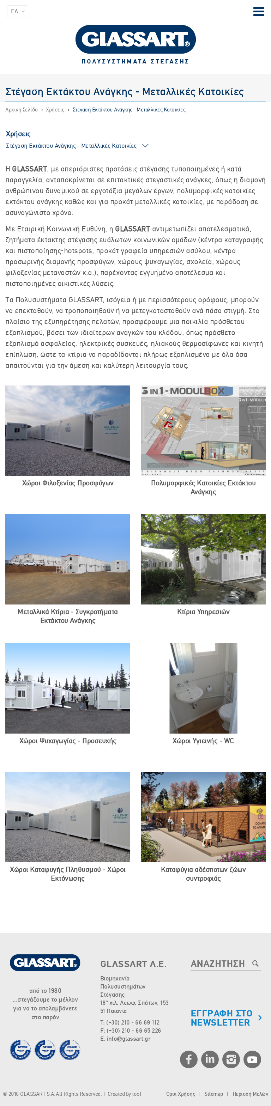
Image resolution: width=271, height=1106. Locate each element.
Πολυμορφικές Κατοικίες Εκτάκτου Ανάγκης (203, 488)
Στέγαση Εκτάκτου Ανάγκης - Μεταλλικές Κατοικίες (129, 110)
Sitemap (213, 1094)
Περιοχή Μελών (251, 1094)
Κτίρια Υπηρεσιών (203, 612)
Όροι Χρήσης (180, 1094)
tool (136, 1094)
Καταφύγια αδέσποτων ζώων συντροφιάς (203, 874)
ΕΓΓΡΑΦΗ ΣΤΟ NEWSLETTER (222, 1018)
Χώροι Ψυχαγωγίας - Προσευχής (67, 741)
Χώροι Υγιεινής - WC (203, 741)
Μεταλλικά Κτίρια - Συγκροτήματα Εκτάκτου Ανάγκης (68, 617)
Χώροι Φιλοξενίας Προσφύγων (68, 483)
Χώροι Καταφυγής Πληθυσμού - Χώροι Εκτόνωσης (68, 874)
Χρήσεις (55, 110)
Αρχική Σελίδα (21, 110)
